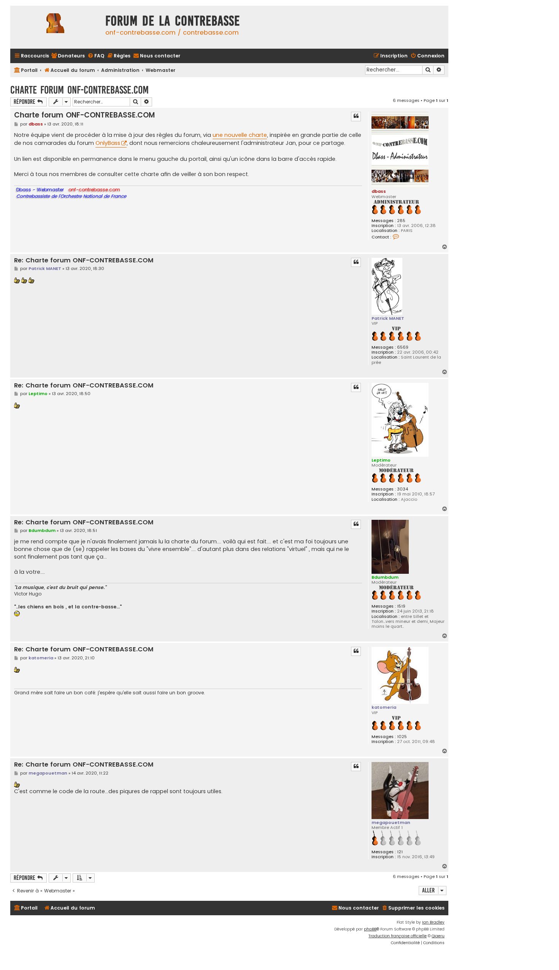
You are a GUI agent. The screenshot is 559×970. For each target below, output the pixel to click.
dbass (379, 191)
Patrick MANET (388, 318)
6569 (402, 347)
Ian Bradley (433, 922)
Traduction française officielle (397, 936)
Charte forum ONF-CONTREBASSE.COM (79, 90)
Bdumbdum (385, 577)
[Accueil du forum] (56, 27)
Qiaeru (438, 936)
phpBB (370, 929)
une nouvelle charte (240, 135)
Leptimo (381, 460)
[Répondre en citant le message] (356, 116)
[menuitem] (68, 56)
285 (401, 220)
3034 (402, 489)
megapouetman (391, 822)
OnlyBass (107, 143)
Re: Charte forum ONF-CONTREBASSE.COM (84, 261)
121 (400, 851)
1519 (401, 606)
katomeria (384, 707)
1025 (402, 736)
